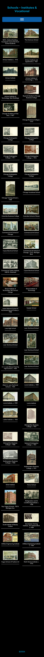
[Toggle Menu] (22, 19)
